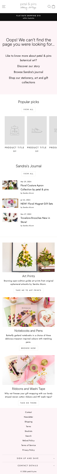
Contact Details (28, 465)
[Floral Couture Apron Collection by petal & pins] (10, 184)
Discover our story (28, 66)
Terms (28, 426)
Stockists (28, 431)
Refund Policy (28, 440)
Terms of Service (28, 445)
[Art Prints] (28, 257)
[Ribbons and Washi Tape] (28, 370)
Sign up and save (28, 458)
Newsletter (28, 417)
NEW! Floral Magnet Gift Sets (37, 204)
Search (28, 435)
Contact (28, 412)
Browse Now (28, 348)
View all (28, 109)
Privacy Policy (28, 450)
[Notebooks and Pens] (28, 312)
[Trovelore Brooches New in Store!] (10, 217)
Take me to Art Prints (28, 290)
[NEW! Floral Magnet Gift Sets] (10, 203)
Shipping (29, 421)
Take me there (28, 403)
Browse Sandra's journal (28, 72)
